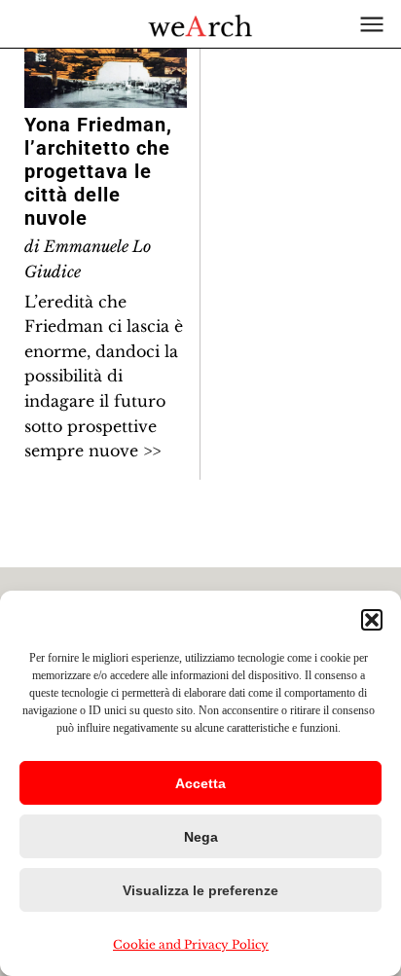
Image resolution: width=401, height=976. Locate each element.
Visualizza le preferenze (200, 890)
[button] (372, 620)
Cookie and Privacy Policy (191, 944)
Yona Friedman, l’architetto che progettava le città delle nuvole (98, 171)
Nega (201, 837)
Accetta (200, 783)
